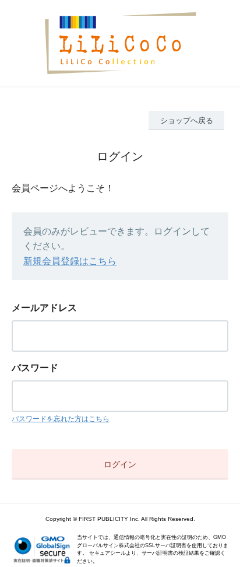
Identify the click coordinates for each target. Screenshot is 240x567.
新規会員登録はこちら (70, 261)
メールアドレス (44, 308)
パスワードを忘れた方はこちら (61, 419)
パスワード (35, 368)
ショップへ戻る (186, 120)
